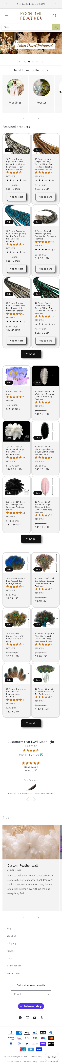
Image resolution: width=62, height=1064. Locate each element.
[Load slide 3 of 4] (33, 62)
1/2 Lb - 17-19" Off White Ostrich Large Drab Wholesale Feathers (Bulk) (15, 450)
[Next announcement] (56, 4)
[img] (31, 750)
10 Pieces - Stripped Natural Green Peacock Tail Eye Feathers (45, 691)
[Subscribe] (47, 994)
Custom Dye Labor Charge (14, 392)
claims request (14, 965)
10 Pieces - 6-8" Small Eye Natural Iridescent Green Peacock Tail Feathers (45, 582)
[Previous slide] (19, 61)
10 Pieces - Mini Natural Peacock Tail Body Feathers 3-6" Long (15, 637)
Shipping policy (31, 1061)
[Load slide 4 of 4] (37, 62)
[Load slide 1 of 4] (25, 62)
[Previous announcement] (6, 4)
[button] (6, 15)
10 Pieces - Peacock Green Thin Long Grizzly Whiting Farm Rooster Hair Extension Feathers (45, 308)
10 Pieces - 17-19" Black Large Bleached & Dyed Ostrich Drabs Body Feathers (44, 450)
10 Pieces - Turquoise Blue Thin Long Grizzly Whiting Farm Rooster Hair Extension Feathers (16, 236)
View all (31, 353)
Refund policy (36, 1056)
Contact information (49, 1061)
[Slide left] (23, 118)
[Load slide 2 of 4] (29, 62)
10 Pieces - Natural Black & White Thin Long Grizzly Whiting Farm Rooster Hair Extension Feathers (15, 164)
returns (11, 950)
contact (11, 958)
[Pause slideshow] (58, 61)
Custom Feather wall (22, 865)
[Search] (56, 27)
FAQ (9, 928)
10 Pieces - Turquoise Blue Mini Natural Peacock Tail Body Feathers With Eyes (44, 637)
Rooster (41, 102)
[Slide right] (38, 118)
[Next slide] (42, 61)
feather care (13, 973)
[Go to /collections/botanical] (31, 43)
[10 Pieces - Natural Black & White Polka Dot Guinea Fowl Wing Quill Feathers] (31, 787)
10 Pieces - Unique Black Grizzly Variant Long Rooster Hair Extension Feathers (15, 307)
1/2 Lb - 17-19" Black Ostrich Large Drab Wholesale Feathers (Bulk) (15, 506)
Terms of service (14, 1061)
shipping (11, 943)
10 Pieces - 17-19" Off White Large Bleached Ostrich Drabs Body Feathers (45, 395)
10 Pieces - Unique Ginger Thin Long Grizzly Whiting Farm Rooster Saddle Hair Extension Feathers (44, 164)
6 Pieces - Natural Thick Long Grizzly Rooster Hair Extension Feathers (45, 235)
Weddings (15, 102)
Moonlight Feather (19, 1056)
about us (11, 935)
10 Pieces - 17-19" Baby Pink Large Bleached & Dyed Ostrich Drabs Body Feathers (43, 507)
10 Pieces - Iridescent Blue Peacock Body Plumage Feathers (15, 581)
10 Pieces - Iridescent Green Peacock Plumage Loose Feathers (15, 693)
